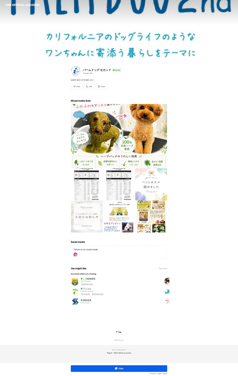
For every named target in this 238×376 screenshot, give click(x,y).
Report (109, 353)
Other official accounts (122, 353)
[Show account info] (116, 70)
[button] (101, 86)
